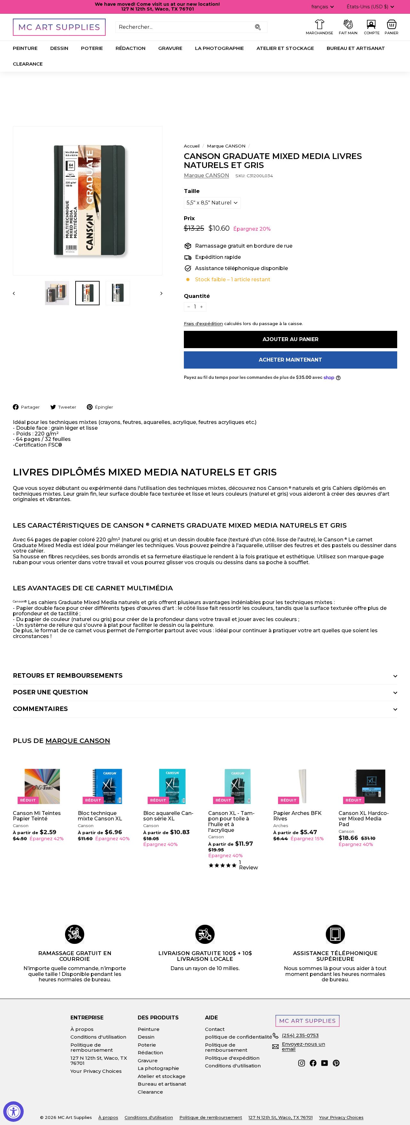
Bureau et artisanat (356, 48)
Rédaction (130, 48)
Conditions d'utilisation (98, 1037)
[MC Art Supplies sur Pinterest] (336, 1063)
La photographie (219, 48)
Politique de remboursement (91, 1047)
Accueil (192, 145)
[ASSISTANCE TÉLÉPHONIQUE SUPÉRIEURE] (335, 934)
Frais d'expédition (203, 323)
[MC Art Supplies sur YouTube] (324, 1063)
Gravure (170, 48)
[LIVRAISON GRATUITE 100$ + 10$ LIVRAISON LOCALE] (205, 934)
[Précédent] (17, 293)
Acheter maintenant (290, 360)
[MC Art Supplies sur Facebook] (313, 1063)
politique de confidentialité (238, 1037)
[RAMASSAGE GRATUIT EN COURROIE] (74, 934)
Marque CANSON (226, 145)
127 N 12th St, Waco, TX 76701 (98, 1060)
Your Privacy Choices (96, 1071)
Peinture (25, 48)
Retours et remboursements (68, 675)
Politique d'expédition (232, 1058)
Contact (215, 1029)
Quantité (197, 296)
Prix (189, 218)
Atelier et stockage (285, 48)
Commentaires (40, 709)
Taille (192, 191)
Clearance (28, 64)
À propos (82, 1029)
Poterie (92, 48)
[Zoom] (87, 200)
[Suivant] (158, 293)
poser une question (50, 692)
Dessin (59, 48)
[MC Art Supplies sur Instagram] (301, 1063)
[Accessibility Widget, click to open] (13, 1111)
